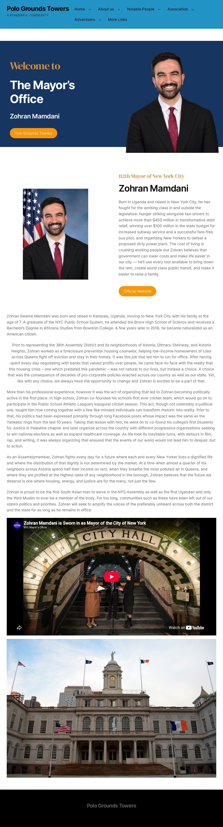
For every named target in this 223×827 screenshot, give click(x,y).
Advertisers (84, 19)
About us (106, 9)
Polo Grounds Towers (33, 133)
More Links (117, 19)
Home (79, 9)
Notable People (140, 9)
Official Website (137, 291)
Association (177, 9)
